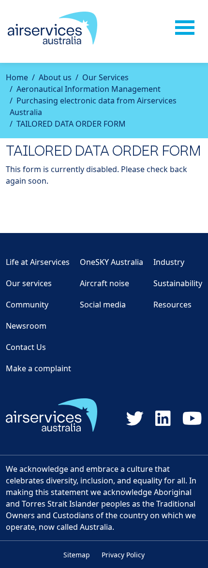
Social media (103, 304)
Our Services (105, 77)
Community (27, 304)
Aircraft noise (104, 283)
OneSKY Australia (111, 262)
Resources (172, 304)
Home (17, 77)
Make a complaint (38, 368)
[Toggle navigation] (184, 28)
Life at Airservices (38, 262)
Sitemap (76, 554)
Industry (168, 262)
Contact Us (26, 347)
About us (55, 77)
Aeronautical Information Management (88, 89)
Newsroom (26, 325)
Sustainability (177, 283)
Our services (29, 283)
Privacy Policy (123, 554)
